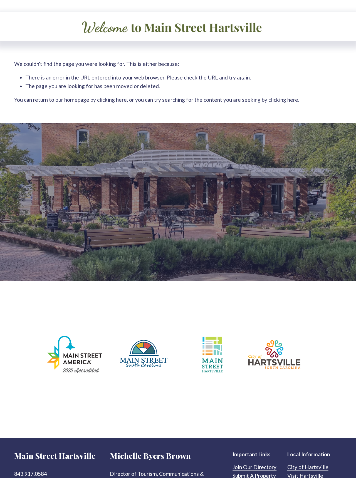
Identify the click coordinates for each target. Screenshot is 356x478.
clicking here (112, 99)
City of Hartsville (307, 467)
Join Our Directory (254, 467)
